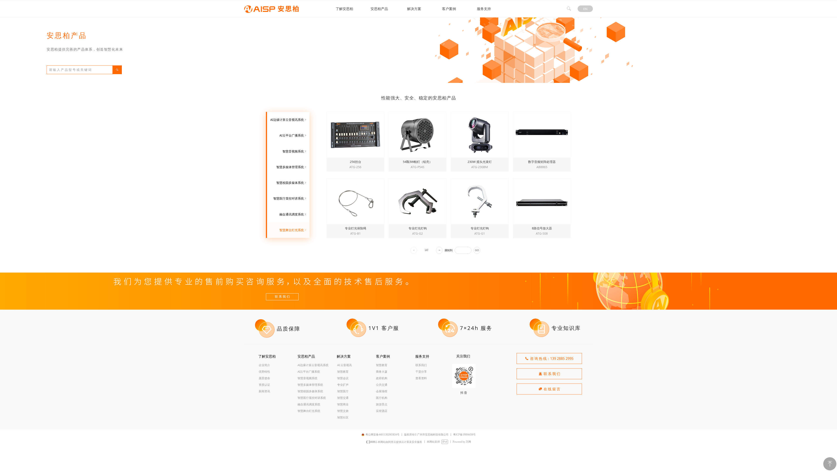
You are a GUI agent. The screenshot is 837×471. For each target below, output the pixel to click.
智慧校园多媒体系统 (291, 183)
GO (477, 250)
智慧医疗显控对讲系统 (290, 198)
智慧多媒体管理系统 (291, 167)
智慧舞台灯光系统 (293, 230)
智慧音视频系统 (294, 151)
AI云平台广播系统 (293, 135)
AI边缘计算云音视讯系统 (288, 120)
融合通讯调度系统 (293, 214)
